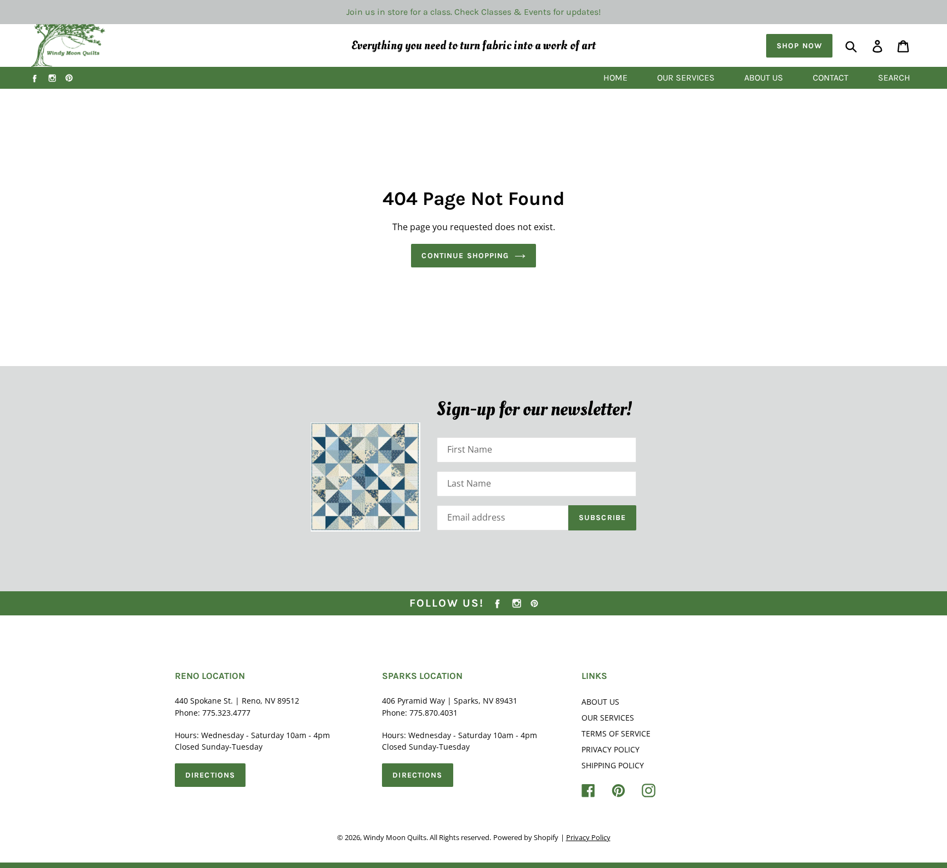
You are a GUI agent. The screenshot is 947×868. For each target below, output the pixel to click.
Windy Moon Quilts (394, 837)
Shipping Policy (612, 765)
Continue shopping (465, 255)
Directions (210, 775)
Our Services (607, 717)
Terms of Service (616, 733)
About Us (600, 701)
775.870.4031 (433, 712)
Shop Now (799, 45)
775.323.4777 (226, 712)
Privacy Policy (610, 749)
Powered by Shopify (525, 837)
